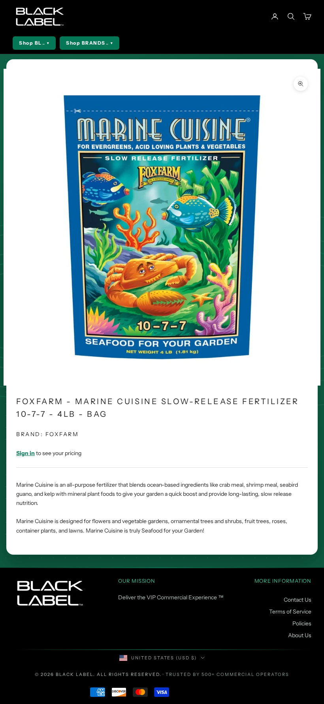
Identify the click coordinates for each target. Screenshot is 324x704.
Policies (301, 623)
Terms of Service (290, 611)
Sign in (25, 453)
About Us (299, 635)
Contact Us (297, 599)
